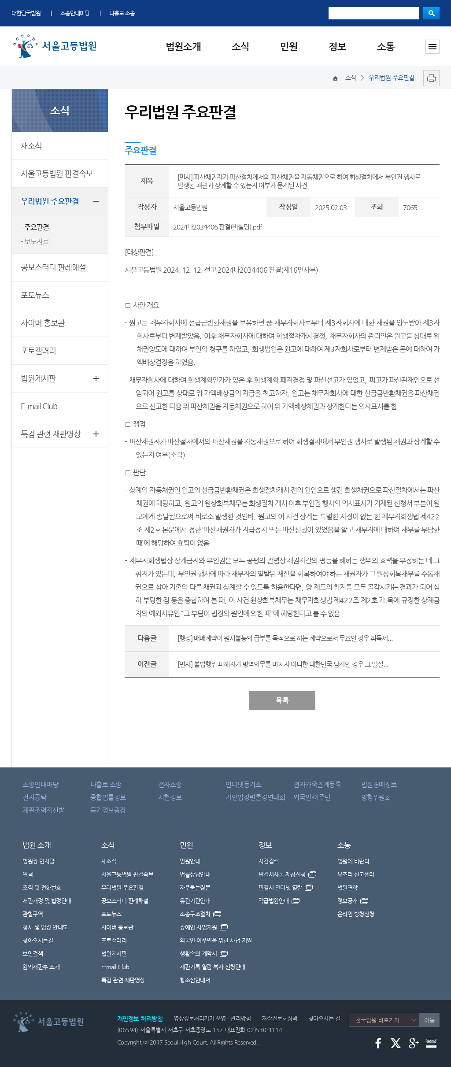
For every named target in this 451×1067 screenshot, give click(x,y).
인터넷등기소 (243, 784)
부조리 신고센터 (355, 874)
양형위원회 (376, 797)
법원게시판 (38, 378)
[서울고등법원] (56, 36)
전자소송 (170, 784)
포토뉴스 (35, 295)
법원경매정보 (379, 784)
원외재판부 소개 (40, 966)
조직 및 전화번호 (41, 887)
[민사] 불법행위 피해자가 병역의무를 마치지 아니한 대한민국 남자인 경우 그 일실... (282, 664)
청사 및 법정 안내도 (45, 927)
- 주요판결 (35, 227)
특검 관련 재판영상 (51, 433)
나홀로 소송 (122, 13)
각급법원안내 (275, 900)
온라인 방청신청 (355, 914)
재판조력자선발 (43, 810)
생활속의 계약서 (199, 953)
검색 (431, 13)
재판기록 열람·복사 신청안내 (212, 966)
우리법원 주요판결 (50, 201)
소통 (386, 46)
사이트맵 (432, 47)
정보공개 (348, 900)
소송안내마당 (74, 13)
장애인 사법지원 (199, 927)
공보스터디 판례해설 (53, 267)
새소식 (31, 145)
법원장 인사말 (38, 861)
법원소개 (183, 46)
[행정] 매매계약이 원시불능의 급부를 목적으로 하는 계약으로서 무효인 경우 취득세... (285, 638)
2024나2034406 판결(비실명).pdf (217, 226)
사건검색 (269, 861)
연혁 (27, 874)
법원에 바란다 (353, 861)
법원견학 (347, 887)
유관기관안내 (195, 900)
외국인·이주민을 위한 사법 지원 (216, 940)
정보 (337, 46)
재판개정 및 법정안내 (46, 900)
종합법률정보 (108, 797)
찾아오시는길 (37, 940)
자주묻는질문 (195, 887)
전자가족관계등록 (317, 784)
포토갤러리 (38, 350)
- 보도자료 (35, 241)
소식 (240, 46)
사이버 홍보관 (43, 322)
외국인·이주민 (312, 797)
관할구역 (32, 914)
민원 (289, 46)
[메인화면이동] (335, 77)
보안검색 (32, 953)
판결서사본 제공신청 (283, 874)
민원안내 (190, 861)
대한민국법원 (26, 13)
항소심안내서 (195, 980)
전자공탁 (34, 797)
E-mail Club (39, 406)
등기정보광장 (108, 810)
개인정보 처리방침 (140, 1018)
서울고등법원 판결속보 (57, 173)
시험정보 (170, 797)
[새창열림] (429, 77)
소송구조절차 (196, 914)
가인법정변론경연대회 (255, 797)
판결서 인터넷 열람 (281, 887)
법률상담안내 (195, 874)
